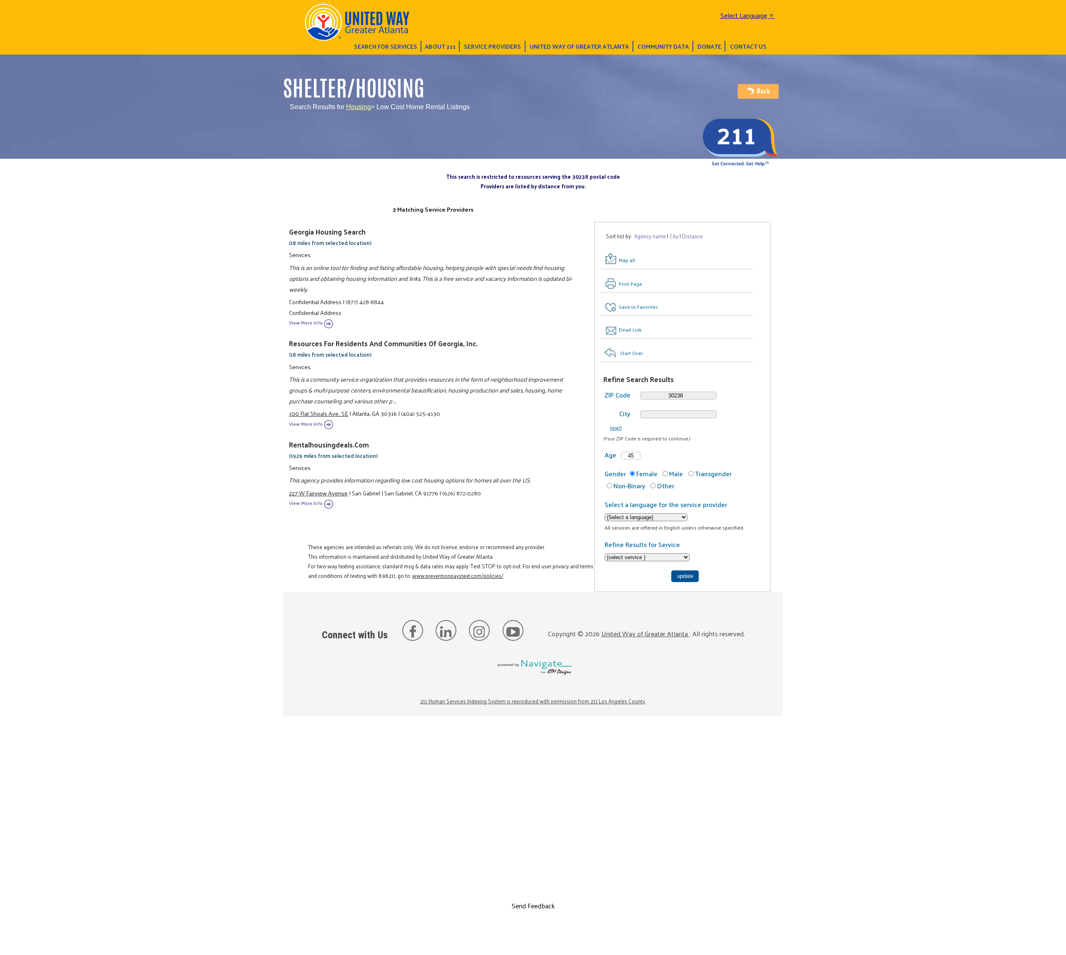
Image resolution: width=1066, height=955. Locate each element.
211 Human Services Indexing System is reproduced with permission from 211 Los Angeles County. (533, 701)
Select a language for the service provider (666, 504)
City (624, 414)
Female (647, 474)
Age (610, 455)
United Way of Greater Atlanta (579, 46)
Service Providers (492, 46)
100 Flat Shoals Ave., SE (318, 413)
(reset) (616, 427)
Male (676, 474)
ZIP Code (617, 395)
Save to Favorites (638, 306)
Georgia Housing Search (327, 231)
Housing (358, 106)
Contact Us (748, 46)
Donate (709, 46)
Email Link (630, 329)
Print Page (630, 283)
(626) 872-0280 (461, 493)
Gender (615, 474)
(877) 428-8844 (365, 301)
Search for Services (385, 46)
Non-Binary (629, 486)
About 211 (440, 46)
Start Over (631, 353)
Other (665, 486)
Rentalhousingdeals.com (329, 444)
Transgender (713, 474)
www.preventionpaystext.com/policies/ (457, 575)
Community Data (663, 46)
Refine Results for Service (642, 544)
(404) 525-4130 (420, 413)
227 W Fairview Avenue (318, 493)
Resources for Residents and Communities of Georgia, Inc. (383, 343)
